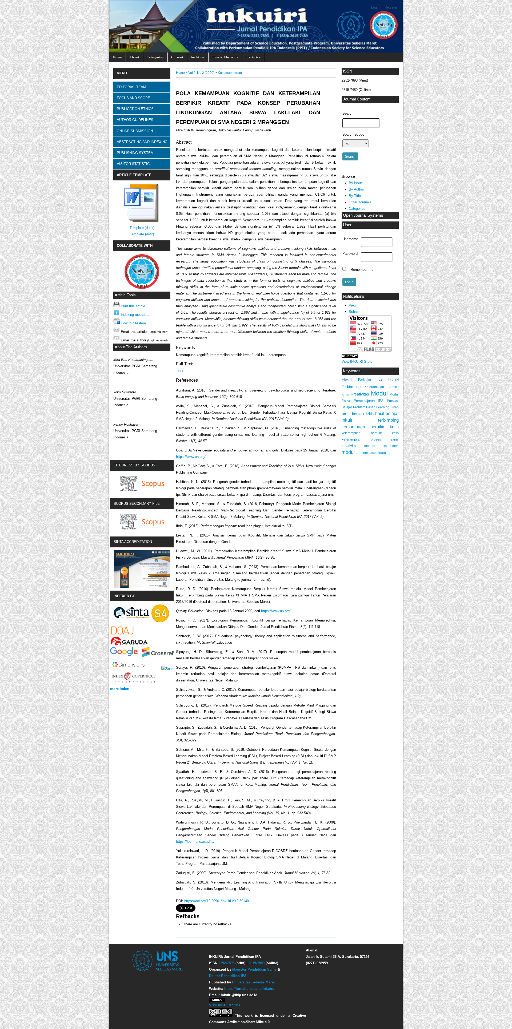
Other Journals (360, 202)
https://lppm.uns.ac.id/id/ (195, 842)
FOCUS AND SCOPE (133, 98)
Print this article (133, 306)
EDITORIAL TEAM (131, 87)
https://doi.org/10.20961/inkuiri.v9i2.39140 (216, 901)
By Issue (356, 183)
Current (177, 57)
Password (350, 254)
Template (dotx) (142, 234)
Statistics (253, 57)
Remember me (362, 269)
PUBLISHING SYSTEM (135, 153)
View (352, 305)
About (134, 57)
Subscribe (356, 312)
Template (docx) (142, 228)
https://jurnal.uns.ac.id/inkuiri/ (249, 989)
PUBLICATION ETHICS (135, 109)
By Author (356, 189)
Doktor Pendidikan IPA (227, 976)
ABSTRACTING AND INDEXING (142, 142)
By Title (355, 196)
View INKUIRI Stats (357, 362)
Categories (155, 57)
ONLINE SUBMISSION (135, 131)
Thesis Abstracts (225, 57)
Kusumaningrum (230, 72)
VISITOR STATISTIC (133, 164)
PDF (181, 371)
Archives (198, 57)
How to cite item (133, 323)
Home (117, 57)
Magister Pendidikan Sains (254, 969)
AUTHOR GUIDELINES (135, 120)
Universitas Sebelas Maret (253, 982)
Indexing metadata (135, 315)
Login (375, 7)
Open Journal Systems (363, 215)
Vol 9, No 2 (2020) (201, 72)
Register (391, 7)
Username (350, 239)
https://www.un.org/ (191, 457)
